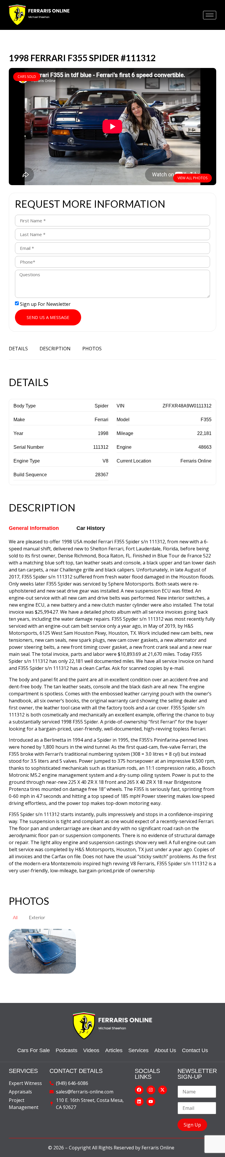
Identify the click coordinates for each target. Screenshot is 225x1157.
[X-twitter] (162, 1090)
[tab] (34, 528)
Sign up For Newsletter (45, 304)
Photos (92, 348)
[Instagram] (150, 1090)
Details (18, 348)
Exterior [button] (37, 917)
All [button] (15, 917)
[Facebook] (139, 1090)
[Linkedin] (139, 1101)
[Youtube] (150, 1101)
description (55, 348)
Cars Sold (27, 76)
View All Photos (192, 177)
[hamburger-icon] (209, 15)
